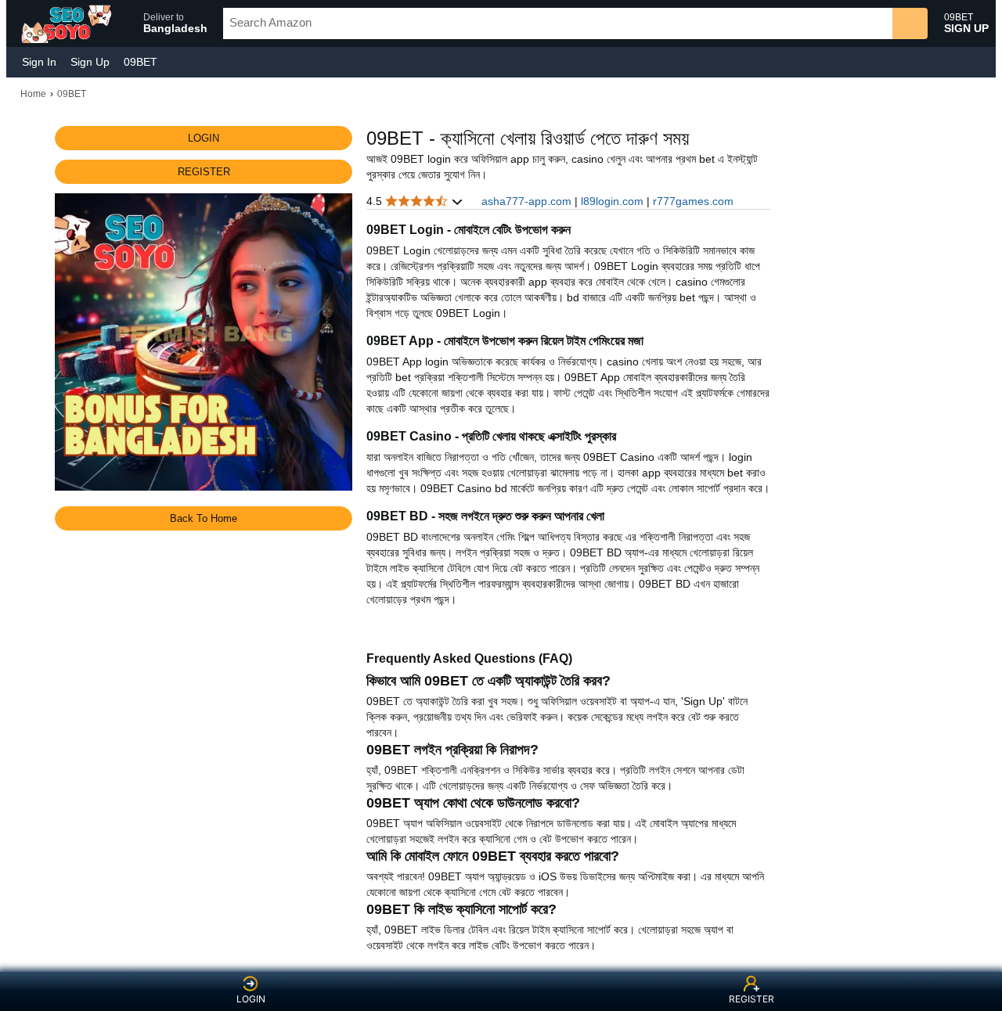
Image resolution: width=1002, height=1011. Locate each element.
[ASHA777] (68, 23)
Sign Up (90, 62)
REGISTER (751, 999)
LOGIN (250, 999)
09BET (140, 62)
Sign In (39, 62)
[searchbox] (557, 23)
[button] (168, 23)
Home (33, 93)
